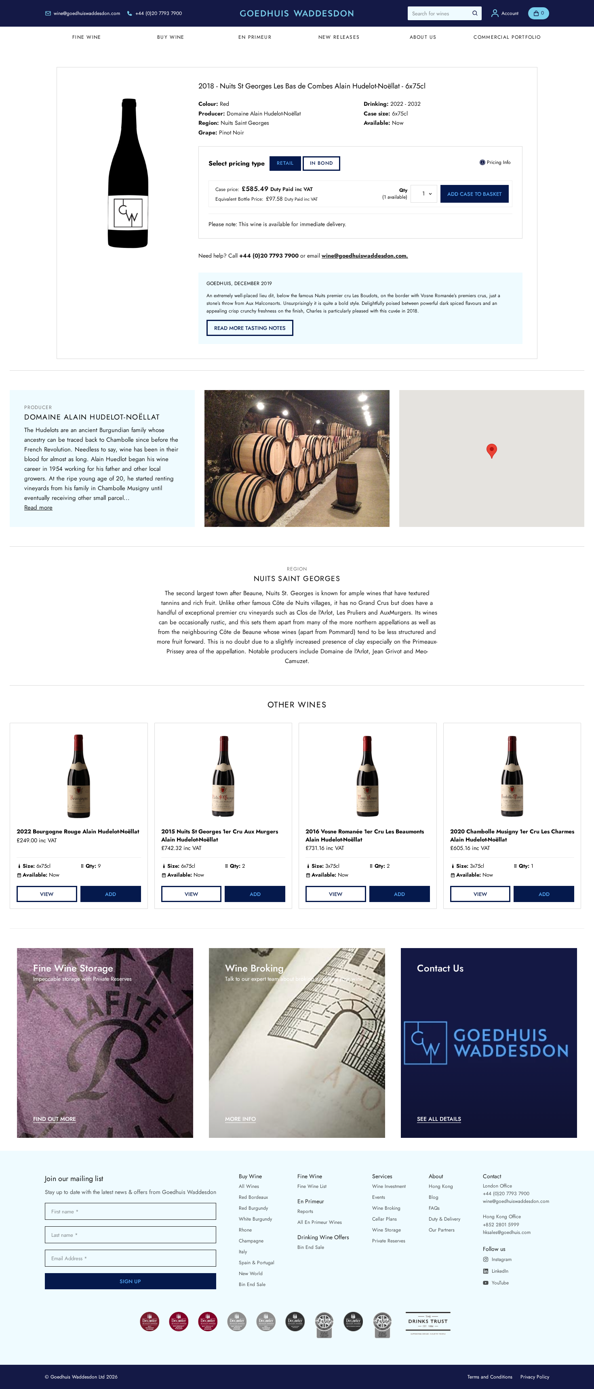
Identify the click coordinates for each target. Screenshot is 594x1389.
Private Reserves (388, 1240)
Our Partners (442, 1229)
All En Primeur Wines (319, 1222)
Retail (285, 163)
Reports (305, 1211)
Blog (433, 1197)
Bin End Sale (252, 1284)
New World (251, 1273)
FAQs (434, 1208)
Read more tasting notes (250, 328)
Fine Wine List (311, 1186)
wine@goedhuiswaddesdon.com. (365, 256)
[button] (492, 451)
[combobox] (445, 13)
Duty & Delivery (444, 1219)
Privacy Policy (534, 1376)
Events (378, 1197)
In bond (321, 163)
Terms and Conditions (490, 1376)
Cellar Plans (384, 1219)
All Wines (249, 1186)
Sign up (130, 1281)
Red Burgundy (253, 1208)
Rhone (245, 1229)
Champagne (251, 1240)
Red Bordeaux (253, 1197)
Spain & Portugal (256, 1262)
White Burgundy (255, 1219)
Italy (243, 1251)
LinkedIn (500, 1271)
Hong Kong (441, 1186)
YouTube (500, 1283)
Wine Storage (386, 1229)
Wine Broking (386, 1208)
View (46, 894)
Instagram (502, 1259)
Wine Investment (389, 1186)
